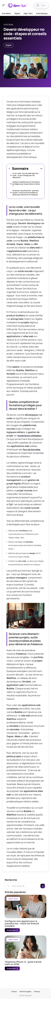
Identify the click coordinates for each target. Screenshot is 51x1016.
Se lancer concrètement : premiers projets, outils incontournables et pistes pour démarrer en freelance (25, 192)
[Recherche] (37, 5)
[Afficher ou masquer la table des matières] (35, 168)
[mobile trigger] (4, 5)
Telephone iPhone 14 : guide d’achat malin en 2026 (23, 963)
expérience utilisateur (30, 435)
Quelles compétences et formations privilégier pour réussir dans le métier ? (26, 184)
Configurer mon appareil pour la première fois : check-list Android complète (22, 923)
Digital (9, 45)
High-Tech (13, 899)
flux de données (31, 449)
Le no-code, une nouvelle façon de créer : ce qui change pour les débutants (25, 175)
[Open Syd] (17, 5)
